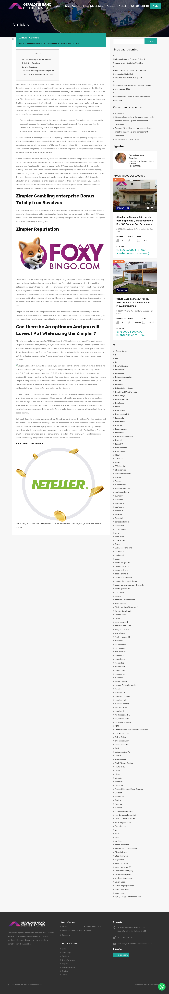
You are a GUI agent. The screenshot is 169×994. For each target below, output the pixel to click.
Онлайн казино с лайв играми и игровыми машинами (131, 98)
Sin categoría (49, 43)
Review (118, 800)
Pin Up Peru (120, 767)
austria (118, 477)
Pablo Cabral (134, 139)
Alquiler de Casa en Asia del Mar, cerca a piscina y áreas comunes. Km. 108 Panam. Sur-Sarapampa (134, 221)
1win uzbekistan (121, 399)
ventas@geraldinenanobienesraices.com (141, 162)
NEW (117, 726)
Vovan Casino (121, 882)
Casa (64, 949)
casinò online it (121, 574)
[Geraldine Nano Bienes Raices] (30, 9)
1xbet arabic (120, 410)
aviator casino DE (122, 488)
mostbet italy (121, 700)
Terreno (65, 975)
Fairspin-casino (121, 603)
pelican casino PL (122, 752)
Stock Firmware (121, 856)
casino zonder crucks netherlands (129, 585)
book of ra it (120, 540)
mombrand (119, 655)
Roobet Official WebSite (125, 819)
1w (116, 362)
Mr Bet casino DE (122, 715)
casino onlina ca (122, 566)
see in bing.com (121, 955)
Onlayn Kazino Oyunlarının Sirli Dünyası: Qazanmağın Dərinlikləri (129, 72)
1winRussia (119, 403)
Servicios (111, 6)
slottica (118, 841)
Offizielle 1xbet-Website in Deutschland (131, 730)
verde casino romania (124, 878)
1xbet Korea (120, 422)
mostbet (118, 689)
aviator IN (119, 496)
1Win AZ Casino (121, 366)
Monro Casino (121, 681)
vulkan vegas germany (124, 886)
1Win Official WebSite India (126, 392)
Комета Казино (122, 889)
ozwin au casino (122, 744)
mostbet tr (119, 711)
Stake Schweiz (121, 852)
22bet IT (118, 462)
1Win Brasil (119, 370)
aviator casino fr (122, 492)
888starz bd (120, 466)
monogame (120, 674)
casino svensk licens (123, 577)
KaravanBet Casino (123, 626)
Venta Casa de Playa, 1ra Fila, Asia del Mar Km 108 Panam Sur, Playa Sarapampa (134, 302)
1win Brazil (119, 373)
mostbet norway (122, 704)
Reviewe (118, 804)
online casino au (122, 733)
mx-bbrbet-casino (123, 722)
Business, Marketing (123, 548)
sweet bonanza (121, 863)
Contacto (123, 6)
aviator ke (119, 499)
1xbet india (119, 418)
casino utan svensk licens (126, 581)
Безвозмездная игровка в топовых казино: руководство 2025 (132, 87)
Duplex (65, 964)
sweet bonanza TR (123, 867)
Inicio (58, 6)
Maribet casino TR (122, 637)
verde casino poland (123, 874)
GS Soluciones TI (154, 985)
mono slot (119, 663)
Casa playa (66, 952)
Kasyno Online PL (122, 629)
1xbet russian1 (121, 451)
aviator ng (119, 507)
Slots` (117, 837)
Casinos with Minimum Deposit (128, 78)
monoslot (119, 678)
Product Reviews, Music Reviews (129, 789)
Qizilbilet (118, 793)
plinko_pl (119, 785)
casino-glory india (122, 589)
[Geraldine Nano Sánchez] (120, 162)
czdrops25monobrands (125, 600)
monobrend (120, 670)
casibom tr (119, 551)
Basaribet (119, 518)
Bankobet (119, 514)
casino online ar (121, 570)
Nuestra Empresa (71, 6)
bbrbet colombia (122, 522)
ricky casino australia (124, 811)
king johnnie (120, 633)
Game (117, 618)
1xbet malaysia (121, 429)
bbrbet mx (119, 525)
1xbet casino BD (122, 414)
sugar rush (119, 860)
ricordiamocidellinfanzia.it (125, 815)
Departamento (68, 960)
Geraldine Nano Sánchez (137, 156)
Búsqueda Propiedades (93, 6)
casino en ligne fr (122, 563)
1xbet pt (118, 440)
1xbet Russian (121, 448)
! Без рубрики (121, 351)
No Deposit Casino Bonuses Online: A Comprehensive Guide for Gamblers (129, 61)
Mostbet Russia (121, 707)
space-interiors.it (122, 845)
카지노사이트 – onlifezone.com (128, 897)
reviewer (118, 808)
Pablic (117, 748)
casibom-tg (120, 555)
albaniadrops (120, 470)
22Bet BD (119, 459)
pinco (117, 770)
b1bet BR (119, 511)
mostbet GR (120, 692)
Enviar (156, 6)
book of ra (119, 537)
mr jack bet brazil (122, 718)
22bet (117, 455)
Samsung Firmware (123, 822)
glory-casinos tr (122, 622)
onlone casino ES (122, 741)
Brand (117, 544)
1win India (119, 384)
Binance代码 (120, 128)
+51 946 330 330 (142, 6)
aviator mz (119, 503)
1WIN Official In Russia (124, 388)
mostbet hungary (122, 696)
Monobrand (120, 667)
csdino (118, 596)
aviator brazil (120, 485)
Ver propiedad (135, 206)
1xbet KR (118, 425)
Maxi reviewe (120, 644)
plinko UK (119, 782)
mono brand (120, 659)
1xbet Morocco (121, 433)
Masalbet (119, 641)
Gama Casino (120, 615)
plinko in (118, 778)
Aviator (118, 481)
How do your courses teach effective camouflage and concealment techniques (134, 121)
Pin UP (118, 756)
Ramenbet (119, 796)
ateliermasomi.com (123, 474)
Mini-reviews (120, 652)
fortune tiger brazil (123, 611)
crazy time (119, 592)
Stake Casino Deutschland (126, 848)
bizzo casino (120, 529)
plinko (117, 774)
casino (118, 559)
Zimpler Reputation (30, 67)
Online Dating (120, 737)
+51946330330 (135, 166)
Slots (117, 834)
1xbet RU (119, 444)
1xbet (117, 407)
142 (116, 358)
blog (117, 533)
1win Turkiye (120, 396)
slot (116, 830)
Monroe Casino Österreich (126, 685)
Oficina (65, 971)
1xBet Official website (124, 436)
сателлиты (119, 893)
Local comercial (68, 967)
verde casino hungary (124, 871)
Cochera (65, 956)
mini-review (120, 648)
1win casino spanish (123, 377)
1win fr (118, 381)
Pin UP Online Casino (124, 763)
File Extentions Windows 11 (126, 607)
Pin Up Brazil (120, 759)
